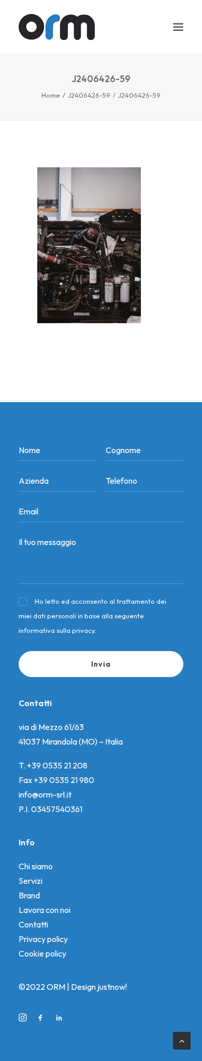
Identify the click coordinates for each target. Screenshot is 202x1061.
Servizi (30, 881)
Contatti (33, 924)
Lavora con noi (44, 910)
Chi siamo (36, 866)
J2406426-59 (89, 95)
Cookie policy (42, 953)
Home (50, 95)
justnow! (112, 987)
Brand (29, 895)
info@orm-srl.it (45, 794)
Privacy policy (43, 939)
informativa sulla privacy (57, 630)
